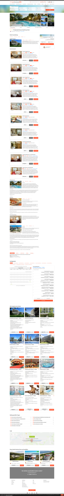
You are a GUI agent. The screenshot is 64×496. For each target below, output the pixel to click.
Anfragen (31, 60)
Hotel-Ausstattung (12, 27)
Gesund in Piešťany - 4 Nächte (29, 344)
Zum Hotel (21, 465)
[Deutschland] (10, 463)
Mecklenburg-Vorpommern (30, 462)
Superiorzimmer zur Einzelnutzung (28, 264)
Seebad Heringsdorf (42, 463)
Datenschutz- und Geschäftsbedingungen (37, 440)
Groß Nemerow (35, 463)
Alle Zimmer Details (30, 53)
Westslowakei (13, 31)
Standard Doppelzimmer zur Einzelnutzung (20, 264)
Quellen (12, 483)
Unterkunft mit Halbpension (29, 318)
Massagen (30, 181)
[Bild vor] (39, 20)
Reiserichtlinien (24, 483)
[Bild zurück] (11, 20)
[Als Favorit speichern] (53, 35)
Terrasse (29, 198)
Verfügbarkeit (28, 27)
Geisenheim (18, 463)
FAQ (46, 27)
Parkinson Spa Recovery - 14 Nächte (45, 395)
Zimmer (21, 27)
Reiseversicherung (24, 484)
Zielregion (16, 6)
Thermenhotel (15, 36)
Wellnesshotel (11, 36)
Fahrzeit (13, 6)
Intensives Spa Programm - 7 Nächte (30, 395)
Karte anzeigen (32, 436)
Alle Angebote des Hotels (38, 27)
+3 (24, 36)
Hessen (12, 463)
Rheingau (15, 463)
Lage (53, 27)
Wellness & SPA (26, 181)
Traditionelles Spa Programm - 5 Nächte (31, 369)
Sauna (23, 181)
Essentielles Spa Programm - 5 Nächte (15, 369)
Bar (26, 198)
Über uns (12, 484)
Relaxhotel (22, 36)
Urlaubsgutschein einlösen (46, 481)
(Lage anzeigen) (22, 31)
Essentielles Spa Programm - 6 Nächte (15, 395)
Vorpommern (50, 462)
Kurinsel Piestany (18, 31)
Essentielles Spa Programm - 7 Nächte (15, 318)
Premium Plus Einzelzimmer (12, 264)
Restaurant (24, 198)
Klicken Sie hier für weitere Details (9, 495)
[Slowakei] (10, 31)
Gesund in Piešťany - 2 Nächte (44, 318)
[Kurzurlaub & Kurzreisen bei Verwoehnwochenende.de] (16, 2)
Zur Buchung (36, 60)
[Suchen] (30, 2)
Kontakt (12, 481)
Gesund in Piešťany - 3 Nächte (14, 344)
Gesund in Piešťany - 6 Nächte (44, 369)
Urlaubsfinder (34, 483)
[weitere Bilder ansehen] (44, 20)
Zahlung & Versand (24, 485)
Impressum (23, 481)
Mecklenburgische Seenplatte (29, 463)
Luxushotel (19, 36)
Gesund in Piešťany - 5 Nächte (44, 344)
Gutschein (48, 298)
